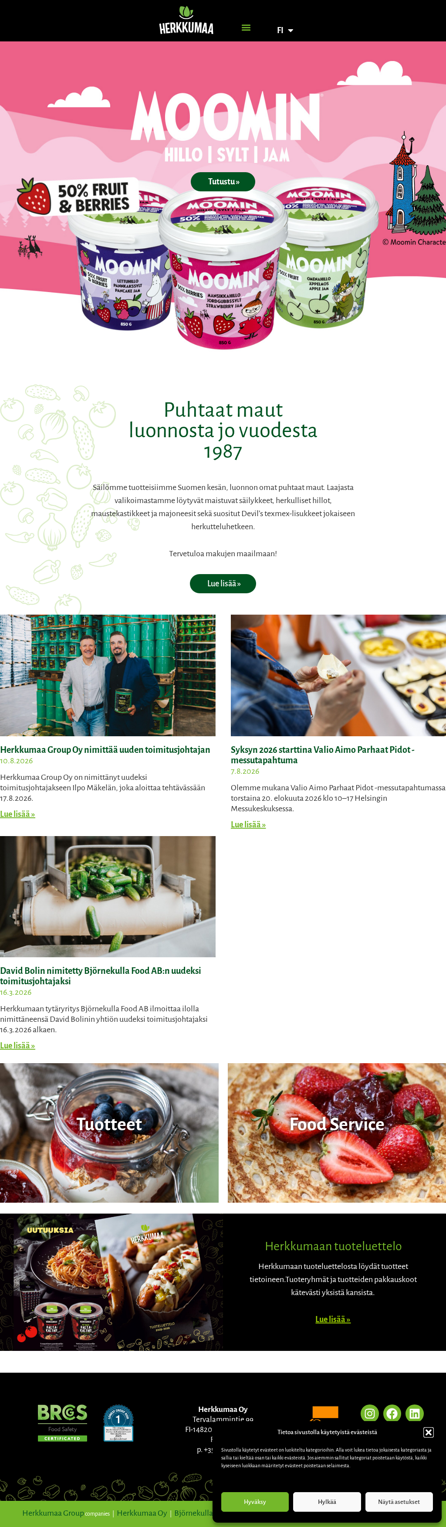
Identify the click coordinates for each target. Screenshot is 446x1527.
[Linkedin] (414, 1414)
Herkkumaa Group (53, 1513)
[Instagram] (370, 1414)
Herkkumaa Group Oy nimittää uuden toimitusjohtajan (105, 750)
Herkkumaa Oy (142, 1513)
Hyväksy (255, 1502)
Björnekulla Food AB (208, 1513)
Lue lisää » (17, 814)
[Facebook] (392, 1414)
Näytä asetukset (399, 1502)
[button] (428, 1432)
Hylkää (327, 1502)
